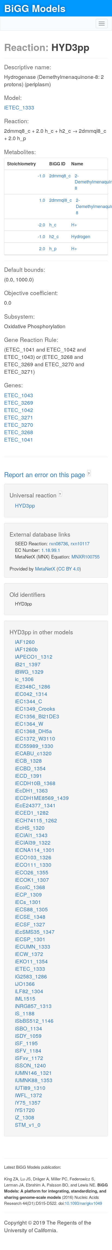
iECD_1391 (28, 775)
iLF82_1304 (29, 991)
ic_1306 (24, 678)
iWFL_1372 (28, 1095)
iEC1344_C (28, 701)
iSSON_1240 (30, 1065)
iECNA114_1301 (35, 849)
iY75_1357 (28, 1102)
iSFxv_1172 (29, 1057)
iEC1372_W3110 (35, 738)
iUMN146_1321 (33, 1072)
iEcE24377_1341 (35, 805)
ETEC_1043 (18, 395)
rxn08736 (58, 543)
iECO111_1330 (33, 864)
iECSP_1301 (30, 939)
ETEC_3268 (18, 432)
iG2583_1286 (31, 976)
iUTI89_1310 (30, 1087)
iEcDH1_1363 (31, 790)
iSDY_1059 (28, 1035)
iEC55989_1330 (34, 745)
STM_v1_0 (28, 1124)
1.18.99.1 (50, 549)
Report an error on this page (45, 474)
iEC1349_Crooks (35, 708)
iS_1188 (25, 1013)
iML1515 (25, 998)
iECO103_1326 (33, 857)
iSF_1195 (26, 1043)
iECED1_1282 (32, 812)
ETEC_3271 (18, 417)
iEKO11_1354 (31, 961)
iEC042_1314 (31, 693)
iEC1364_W (29, 723)
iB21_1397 (28, 664)
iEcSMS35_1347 (35, 931)
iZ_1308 (24, 1117)
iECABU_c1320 (33, 753)
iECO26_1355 (31, 872)
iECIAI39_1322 (33, 842)
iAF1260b (26, 649)
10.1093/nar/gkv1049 (83, 1203)
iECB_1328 (28, 760)
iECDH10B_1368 (35, 783)
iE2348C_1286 (32, 686)
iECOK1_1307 (32, 879)
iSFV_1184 (28, 1050)
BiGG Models (35, 8)
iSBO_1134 (28, 1028)
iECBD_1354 (30, 768)
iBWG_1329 (29, 671)
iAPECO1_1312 (33, 656)
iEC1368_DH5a (33, 731)
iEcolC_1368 (30, 887)
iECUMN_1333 (32, 946)
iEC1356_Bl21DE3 (37, 716)
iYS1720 (25, 1109)
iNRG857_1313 (33, 1005)
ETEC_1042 (18, 409)
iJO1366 (25, 983)
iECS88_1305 (31, 909)
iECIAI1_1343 (31, 835)
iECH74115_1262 (36, 820)
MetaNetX (45, 568)
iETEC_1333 (19, 107)
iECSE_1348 (30, 916)
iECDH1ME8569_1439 (42, 797)
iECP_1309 (28, 894)
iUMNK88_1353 (33, 1080)
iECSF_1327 (30, 924)
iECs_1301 (28, 901)
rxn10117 (80, 543)
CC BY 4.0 (68, 568)
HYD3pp (25, 505)
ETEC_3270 (18, 424)
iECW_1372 (29, 953)
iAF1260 (25, 641)
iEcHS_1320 (30, 827)
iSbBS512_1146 (34, 1020)
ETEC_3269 (18, 402)
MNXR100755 (85, 556)
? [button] (89, 473)
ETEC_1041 (18, 439)
